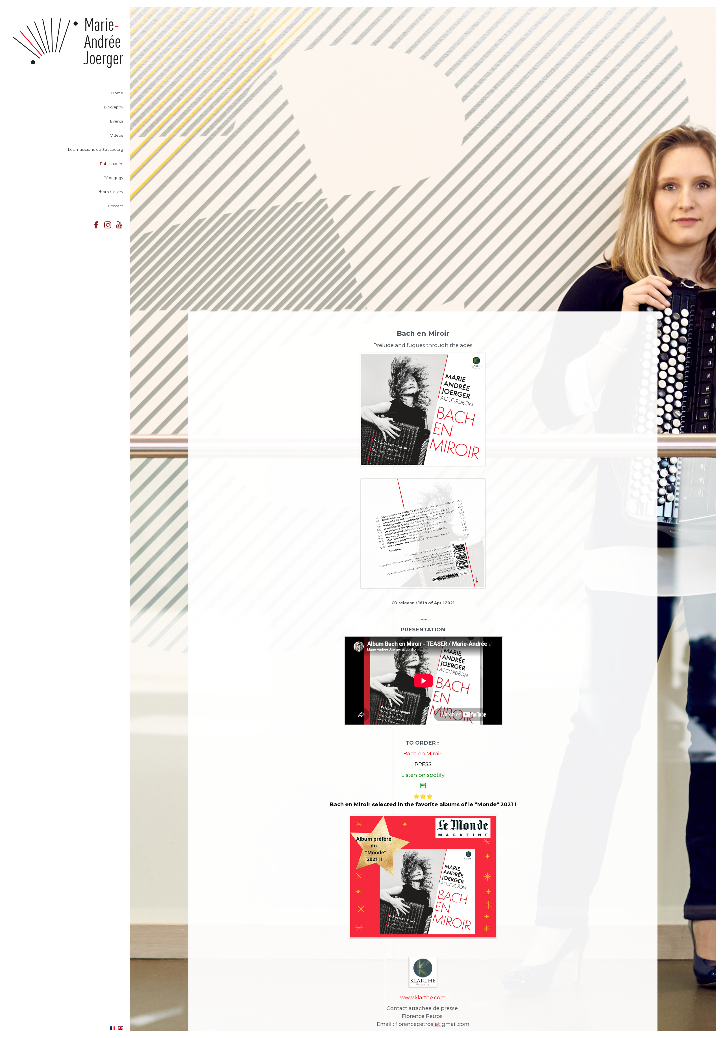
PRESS (423, 764)
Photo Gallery (110, 191)
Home (117, 93)
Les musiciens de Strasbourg (95, 149)
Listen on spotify (423, 775)
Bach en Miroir (423, 753)
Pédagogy (113, 177)
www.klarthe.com (423, 997)
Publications (111, 163)
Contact (115, 206)
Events (116, 121)
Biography (113, 107)
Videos (116, 135)
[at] (437, 1024)
